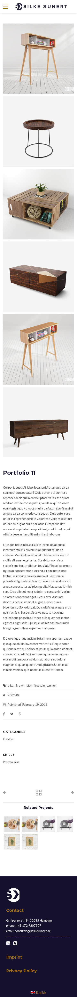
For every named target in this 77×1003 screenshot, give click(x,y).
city (28, 685)
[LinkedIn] (8, 943)
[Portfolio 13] (47, 824)
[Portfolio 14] (12, 824)
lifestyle (39, 685)
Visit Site (13, 695)
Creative (8, 739)
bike (10, 685)
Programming (11, 762)
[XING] (15, 943)
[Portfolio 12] (12, 842)
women (51, 685)
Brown (19, 685)
